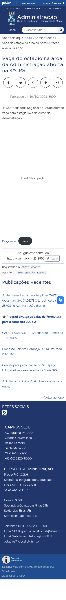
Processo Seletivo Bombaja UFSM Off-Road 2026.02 (32, 351)
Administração (26, 272)
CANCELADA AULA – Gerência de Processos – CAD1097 (32, 335)
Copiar (54, 258)
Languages (11, 8)
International (32, 8)
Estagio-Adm (9, 240)
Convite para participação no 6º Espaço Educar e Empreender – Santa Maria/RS (29, 367)
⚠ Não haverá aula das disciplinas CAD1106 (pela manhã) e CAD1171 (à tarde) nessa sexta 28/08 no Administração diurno (32, 300)
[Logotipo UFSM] (11, 17)
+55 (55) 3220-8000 (18, 458)
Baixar (25, 240)
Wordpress (8, 571)
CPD (22, 575)
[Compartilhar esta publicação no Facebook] (8, 83)
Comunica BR (28, 3)
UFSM (12, 575)
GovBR (6, 3)
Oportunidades (30, 267)
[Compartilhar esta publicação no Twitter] (21, 83)
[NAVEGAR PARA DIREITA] (63, 3)
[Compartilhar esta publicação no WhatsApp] (33, 83)
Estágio (41, 272)
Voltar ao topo (54, 397)
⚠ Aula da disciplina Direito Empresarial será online (32, 383)
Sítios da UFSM (52, 8)
